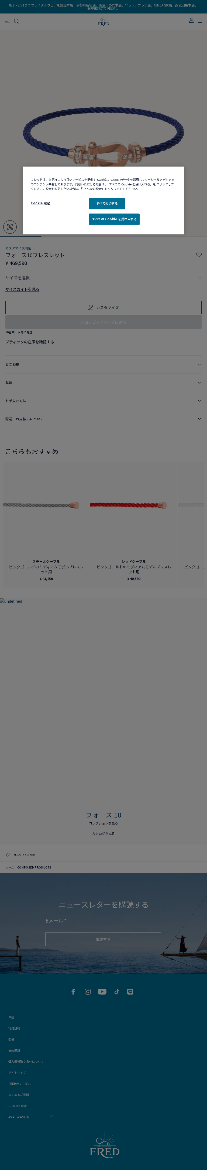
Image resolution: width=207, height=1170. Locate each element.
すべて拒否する (107, 203)
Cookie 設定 (40, 203)
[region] (103, 201)
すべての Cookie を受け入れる (114, 219)
